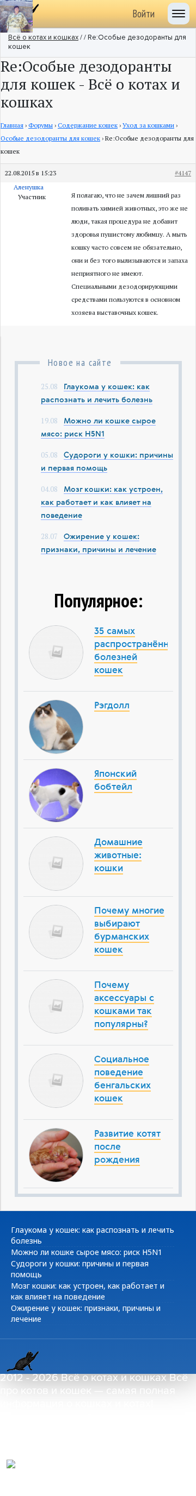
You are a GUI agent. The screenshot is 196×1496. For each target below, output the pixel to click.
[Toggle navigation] (178, 13)
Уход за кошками (148, 125)
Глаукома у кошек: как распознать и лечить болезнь (92, 1235)
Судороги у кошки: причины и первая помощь (80, 1268)
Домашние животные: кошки (118, 855)
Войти (143, 13)
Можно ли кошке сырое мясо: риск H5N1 (86, 1252)
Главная (12, 125)
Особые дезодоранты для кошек (50, 138)
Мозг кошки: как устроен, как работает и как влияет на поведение (102, 502)
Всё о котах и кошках (43, 37)
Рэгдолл (112, 706)
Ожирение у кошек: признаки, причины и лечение (86, 1313)
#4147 (183, 173)
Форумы (40, 125)
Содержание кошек (88, 125)
